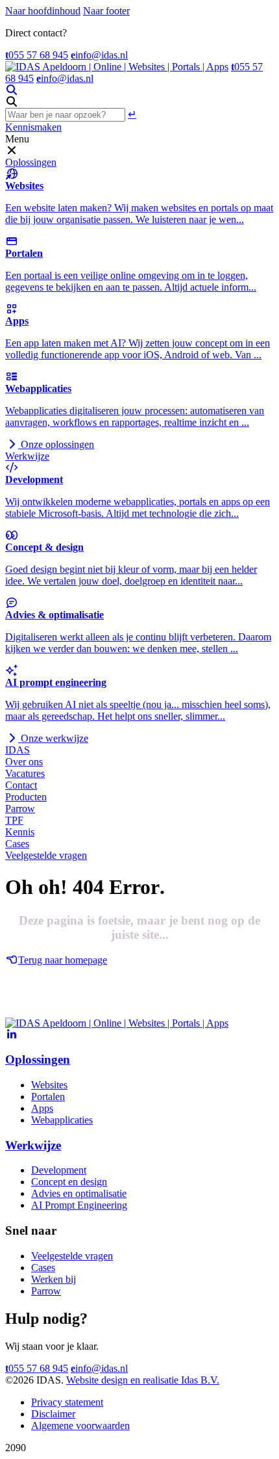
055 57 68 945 (36, 54)
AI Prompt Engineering (79, 1205)
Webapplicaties (62, 1119)
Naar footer (106, 10)
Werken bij (53, 1279)
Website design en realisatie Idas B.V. (142, 1380)
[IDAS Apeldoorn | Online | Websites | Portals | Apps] (116, 66)
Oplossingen (30, 162)
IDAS (17, 750)
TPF (14, 820)
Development (58, 1170)
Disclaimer (53, 1413)
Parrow (20, 808)
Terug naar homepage (62, 960)
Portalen (48, 1096)
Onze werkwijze (53, 738)
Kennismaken (33, 127)
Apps (42, 1108)
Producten (26, 796)
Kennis (19, 831)
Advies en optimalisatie (79, 1193)
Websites (49, 1084)
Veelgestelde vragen (46, 855)
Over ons (24, 761)
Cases (17, 843)
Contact (21, 785)
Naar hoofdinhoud (42, 10)
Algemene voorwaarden (80, 1425)
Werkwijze (27, 456)
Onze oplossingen (56, 444)
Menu (17, 138)
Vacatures (25, 773)
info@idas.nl (99, 54)
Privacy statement (67, 1402)
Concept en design (69, 1181)
